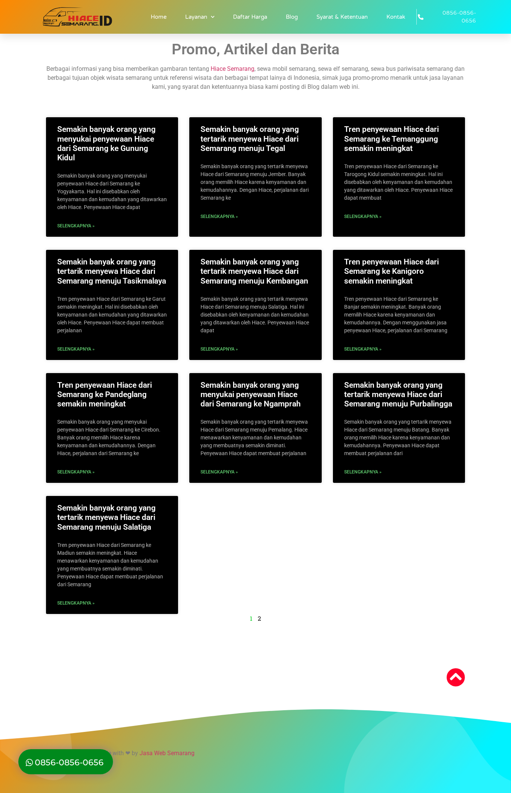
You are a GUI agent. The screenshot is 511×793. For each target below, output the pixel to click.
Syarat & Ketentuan (342, 16)
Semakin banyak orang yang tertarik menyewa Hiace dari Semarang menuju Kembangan (254, 271)
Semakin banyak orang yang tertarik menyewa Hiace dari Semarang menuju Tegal (250, 138)
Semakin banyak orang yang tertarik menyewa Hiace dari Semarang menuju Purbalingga (398, 394)
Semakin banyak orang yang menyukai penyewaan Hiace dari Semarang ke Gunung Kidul (106, 143)
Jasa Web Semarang (167, 753)
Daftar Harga (250, 16)
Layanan (196, 16)
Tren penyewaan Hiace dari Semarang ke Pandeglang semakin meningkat (104, 394)
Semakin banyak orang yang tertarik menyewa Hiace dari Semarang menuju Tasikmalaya (111, 271)
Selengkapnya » (76, 225)
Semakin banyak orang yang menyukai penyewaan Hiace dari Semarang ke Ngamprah (251, 394)
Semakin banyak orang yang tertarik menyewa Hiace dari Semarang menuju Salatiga (106, 517)
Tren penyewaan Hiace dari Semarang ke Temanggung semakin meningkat (391, 138)
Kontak (395, 16)
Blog (292, 16)
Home (158, 16)
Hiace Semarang (232, 68)
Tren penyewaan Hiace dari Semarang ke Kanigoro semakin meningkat (391, 271)
